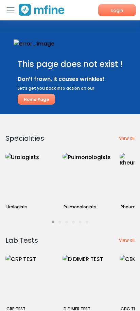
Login (117, 10)
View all (127, 138)
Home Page (36, 99)
